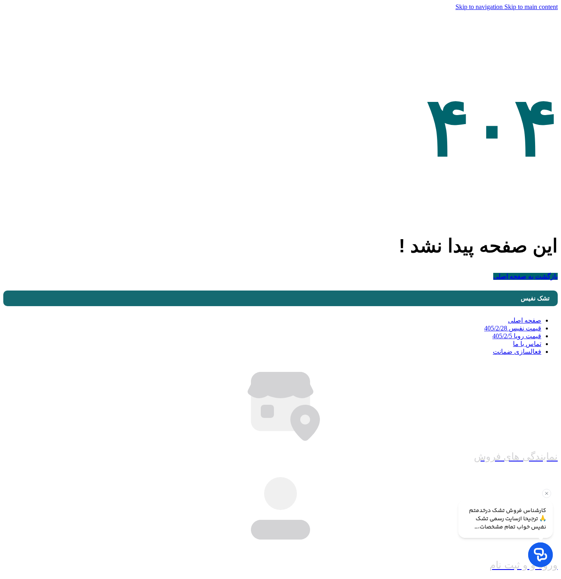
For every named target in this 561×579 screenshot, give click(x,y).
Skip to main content (531, 6)
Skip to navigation (479, 6)
